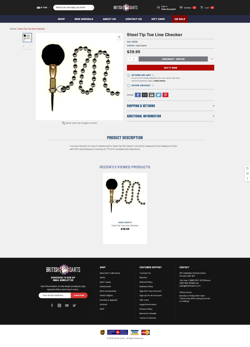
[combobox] (72, 7)
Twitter (158, 95)
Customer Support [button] (151, 267)
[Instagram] (59, 305)
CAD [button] (44, 7)
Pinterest (165, 95)
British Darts (120, 338)
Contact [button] (184, 267)
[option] (79, 76)
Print (152, 95)
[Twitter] (74, 305)
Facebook (138, 95)
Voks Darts (141, 45)
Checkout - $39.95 (173, 59)
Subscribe (79, 295)
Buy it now (170, 67)
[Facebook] (52, 305)
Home (13, 28)
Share (119, 37)
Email (145, 95)
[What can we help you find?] (73, 7)
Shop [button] (103, 267)
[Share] (119, 37)
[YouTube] (67, 305)
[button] (49, 7)
